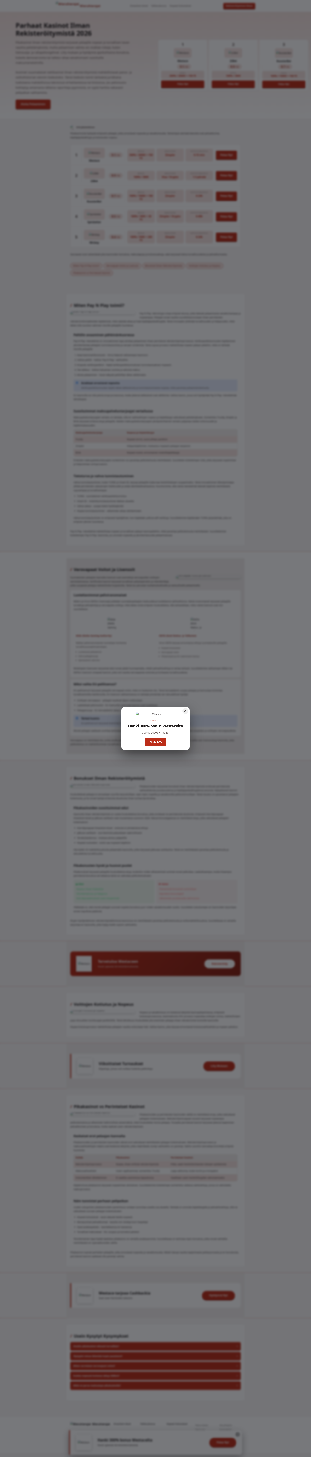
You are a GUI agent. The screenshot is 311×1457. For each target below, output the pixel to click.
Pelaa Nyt (155, 741)
